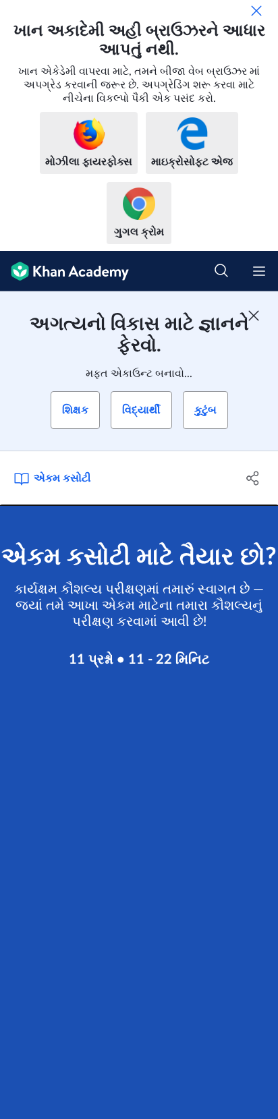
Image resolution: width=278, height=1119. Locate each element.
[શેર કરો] (253, 478)
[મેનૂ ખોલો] (259, 271)
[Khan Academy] (64, 271)
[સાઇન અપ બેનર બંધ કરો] (253, 315)
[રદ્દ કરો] (256, 11)
